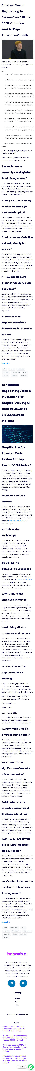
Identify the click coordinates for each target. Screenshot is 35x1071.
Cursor (12, 369)
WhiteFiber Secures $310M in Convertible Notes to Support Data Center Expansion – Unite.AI (15, 1048)
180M (5, 928)
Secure (6, 375)
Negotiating (16, 372)
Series (15, 934)
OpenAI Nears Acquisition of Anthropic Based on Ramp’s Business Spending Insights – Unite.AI (15, 1059)
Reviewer (6, 934)
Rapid (25, 372)
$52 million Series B (25, 580)
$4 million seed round (16, 521)
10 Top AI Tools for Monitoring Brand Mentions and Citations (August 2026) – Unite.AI (15, 1038)
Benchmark (14, 928)
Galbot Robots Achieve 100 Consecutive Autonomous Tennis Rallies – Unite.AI (14, 1028)
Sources (14, 375)
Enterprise (21, 369)
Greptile (6, 931)
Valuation (24, 375)
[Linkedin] (12, 983)
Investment (16, 931)
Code (23, 928)
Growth (6, 372)
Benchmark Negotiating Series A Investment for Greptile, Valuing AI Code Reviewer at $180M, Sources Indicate (16, 403)
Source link (6, 363)
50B (5, 369)
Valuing (6, 937)
